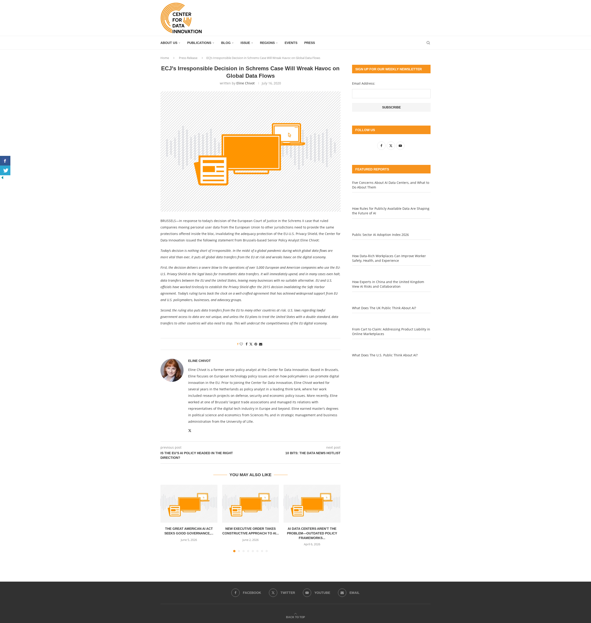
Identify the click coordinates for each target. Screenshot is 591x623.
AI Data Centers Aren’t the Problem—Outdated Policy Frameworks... (312, 533)
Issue (245, 43)
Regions (267, 43)
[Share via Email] (260, 344)
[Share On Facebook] (5, 161)
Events (291, 43)
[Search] (428, 42)
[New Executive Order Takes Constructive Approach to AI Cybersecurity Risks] (250, 504)
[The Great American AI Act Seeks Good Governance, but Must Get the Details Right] (188, 504)
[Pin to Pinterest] (255, 344)
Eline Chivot (245, 83)
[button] (167, 518)
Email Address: (363, 83)
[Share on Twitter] (251, 344)
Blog (226, 43)
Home (164, 58)
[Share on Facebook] (246, 344)
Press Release (188, 58)
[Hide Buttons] (2, 177)
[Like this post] (241, 344)
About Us (168, 43)
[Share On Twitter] (5, 170)
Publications (199, 43)
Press (309, 43)
